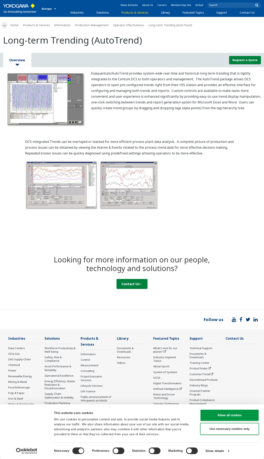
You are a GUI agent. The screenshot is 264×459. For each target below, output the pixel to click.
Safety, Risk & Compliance (53, 359)
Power (12, 370)
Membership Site (181, 5)
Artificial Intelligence (166, 389)
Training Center (199, 363)
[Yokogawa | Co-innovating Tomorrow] (20, 8)
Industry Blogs (199, 385)
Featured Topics (193, 12)
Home (14, 25)
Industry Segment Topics (164, 359)
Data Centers (16, 348)
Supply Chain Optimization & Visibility (59, 395)
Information (62, 25)
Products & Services (134, 12)
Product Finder (199, 368)
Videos (121, 363)
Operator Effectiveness (128, 25)
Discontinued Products (204, 380)
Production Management (92, 25)
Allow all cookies (229, 415)
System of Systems (165, 372)
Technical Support (201, 348)
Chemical (14, 365)
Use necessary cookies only (230, 429)
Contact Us (247, 12)
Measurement (89, 365)
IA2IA (156, 378)
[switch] (118, 450)
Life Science (88, 391)
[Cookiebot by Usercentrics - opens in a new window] (27, 451)
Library (165, 12)
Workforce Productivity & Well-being (60, 349)
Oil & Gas (14, 354)
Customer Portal (200, 374)
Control (85, 360)
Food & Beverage (19, 387)
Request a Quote (245, 60)
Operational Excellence (59, 375)
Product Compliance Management (202, 401)
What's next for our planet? (165, 349)
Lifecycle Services (92, 386)
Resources (123, 357)
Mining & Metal (17, 382)
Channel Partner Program (200, 392)
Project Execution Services (91, 378)
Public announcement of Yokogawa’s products (96, 398)
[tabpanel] (44, 98)
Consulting (87, 371)
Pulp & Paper (16, 393)
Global (199, 5)
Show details (214, 451)
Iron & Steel (15, 398)
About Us (147, 5)
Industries (77, 12)
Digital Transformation (167, 383)
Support (221, 12)
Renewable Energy (20, 376)
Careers (162, 5)
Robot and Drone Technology (164, 396)
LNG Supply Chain (19, 359)
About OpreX (161, 366)
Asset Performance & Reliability (58, 368)
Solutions (102, 12)
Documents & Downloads (125, 349)
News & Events (129, 5)
